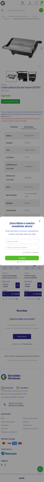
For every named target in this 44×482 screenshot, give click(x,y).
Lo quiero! (22, 258)
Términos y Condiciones (32, 252)
